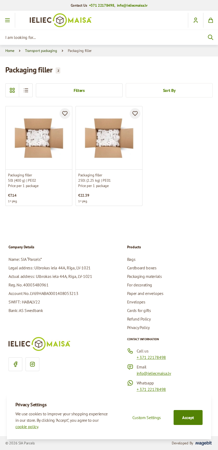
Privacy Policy (138, 327)
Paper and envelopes (145, 293)
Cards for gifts (139, 310)
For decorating (139, 284)
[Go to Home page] (109, 20)
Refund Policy (139, 319)
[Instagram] (32, 364)
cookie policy (26, 426)
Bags (131, 259)
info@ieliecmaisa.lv (132, 5)
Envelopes (136, 302)
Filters (79, 90)
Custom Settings (146, 417)
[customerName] (195, 20)
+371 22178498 (101, 5)
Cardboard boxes (142, 267)
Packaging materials (144, 276)
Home (9, 50)
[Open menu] (7, 20)
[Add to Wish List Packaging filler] (64, 113)
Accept (188, 417)
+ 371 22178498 (151, 357)
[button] (26, 90)
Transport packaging (41, 50)
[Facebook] (15, 364)
